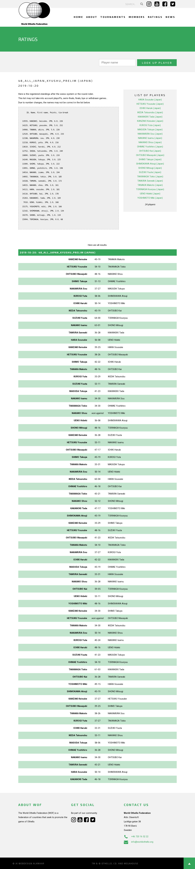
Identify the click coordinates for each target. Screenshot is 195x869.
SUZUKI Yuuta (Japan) (150, 172)
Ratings (155, 16)
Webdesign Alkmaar (31, 863)
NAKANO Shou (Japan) (150, 142)
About (91, 16)
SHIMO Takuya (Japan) (150, 159)
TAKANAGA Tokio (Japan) (150, 176)
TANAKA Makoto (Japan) (150, 185)
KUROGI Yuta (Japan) (150, 125)
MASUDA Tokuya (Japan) (150, 129)
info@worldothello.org (142, 841)
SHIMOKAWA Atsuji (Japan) (150, 163)
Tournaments (113, 16)
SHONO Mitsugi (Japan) (150, 168)
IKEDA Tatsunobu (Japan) (150, 112)
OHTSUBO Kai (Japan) (150, 151)
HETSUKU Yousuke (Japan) (150, 104)
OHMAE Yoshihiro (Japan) (150, 146)
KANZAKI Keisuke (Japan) (150, 121)
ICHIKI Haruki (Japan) (150, 108)
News (170, 16)
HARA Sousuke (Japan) (150, 99)
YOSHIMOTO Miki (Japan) (150, 198)
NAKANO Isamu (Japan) (150, 138)
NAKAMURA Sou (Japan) (150, 133)
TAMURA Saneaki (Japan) (150, 180)
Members (137, 16)
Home (78, 16)
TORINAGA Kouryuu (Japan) (150, 189)
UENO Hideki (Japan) (150, 193)
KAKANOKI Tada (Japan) (150, 116)
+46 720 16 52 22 (139, 836)
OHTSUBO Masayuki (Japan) (150, 155)
